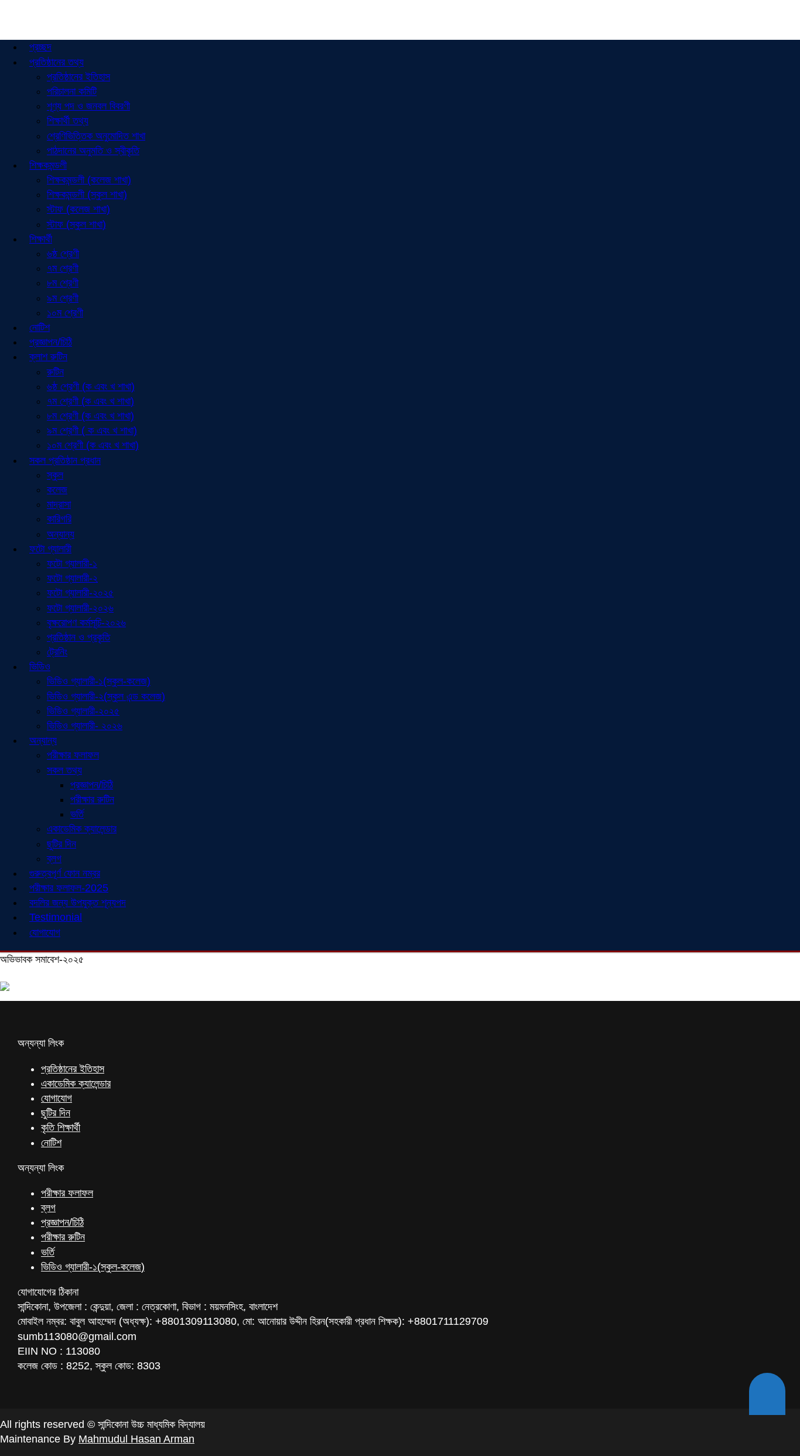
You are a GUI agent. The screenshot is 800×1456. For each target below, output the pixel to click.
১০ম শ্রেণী (65, 313)
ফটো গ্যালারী (50, 549)
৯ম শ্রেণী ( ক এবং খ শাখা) (92, 430)
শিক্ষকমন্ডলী (48, 165)
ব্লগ (48, 1208)
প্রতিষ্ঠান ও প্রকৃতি (78, 637)
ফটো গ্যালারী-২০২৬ (80, 608)
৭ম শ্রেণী (62, 268)
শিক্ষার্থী (40, 239)
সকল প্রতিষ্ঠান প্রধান (65, 460)
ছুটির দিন (61, 844)
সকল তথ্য (64, 770)
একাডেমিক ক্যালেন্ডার (82, 829)
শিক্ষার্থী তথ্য (67, 121)
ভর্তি (77, 814)
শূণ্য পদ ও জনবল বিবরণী (88, 106)
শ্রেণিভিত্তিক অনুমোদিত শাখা (96, 136)
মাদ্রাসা (59, 504)
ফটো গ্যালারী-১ (72, 563)
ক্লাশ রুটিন (48, 357)
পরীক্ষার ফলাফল (73, 755)
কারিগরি (59, 519)
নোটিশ (51, 1143)
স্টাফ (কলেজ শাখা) (78, 209)
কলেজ (57, 489)
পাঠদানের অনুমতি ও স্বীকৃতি (93, 150)
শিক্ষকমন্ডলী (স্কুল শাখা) (87, 194)
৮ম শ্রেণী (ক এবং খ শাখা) (90, 416)
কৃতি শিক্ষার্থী (60, 1127)
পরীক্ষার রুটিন (92, 799)
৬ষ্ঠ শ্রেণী (63, 253)
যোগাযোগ (44, 932)
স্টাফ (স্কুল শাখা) (76, 224)
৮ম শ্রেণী (62, 283)
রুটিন (55, 372)
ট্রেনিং (57, 652)
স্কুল (55, 475)
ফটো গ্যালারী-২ (72, 578)
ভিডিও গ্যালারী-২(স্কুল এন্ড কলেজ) (106, 696)
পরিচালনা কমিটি (72, 91)
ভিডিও (39, 666)
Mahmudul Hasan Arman (136, 1439)
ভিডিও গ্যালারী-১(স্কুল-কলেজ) (99, 681)
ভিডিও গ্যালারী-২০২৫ (83, 711)
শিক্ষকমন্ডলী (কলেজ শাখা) (89, 180)
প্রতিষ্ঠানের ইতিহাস (78, 77)
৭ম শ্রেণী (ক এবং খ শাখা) (90, 401)
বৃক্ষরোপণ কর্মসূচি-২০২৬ (86, 622)
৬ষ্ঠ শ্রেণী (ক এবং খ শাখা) (91, 386)
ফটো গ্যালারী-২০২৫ (80, 593)
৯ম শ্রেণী (62, 298)
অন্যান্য (43, 740)
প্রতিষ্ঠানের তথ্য (56, 62)
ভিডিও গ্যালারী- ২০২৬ (84, 726)
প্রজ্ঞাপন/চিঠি (91, 785)
